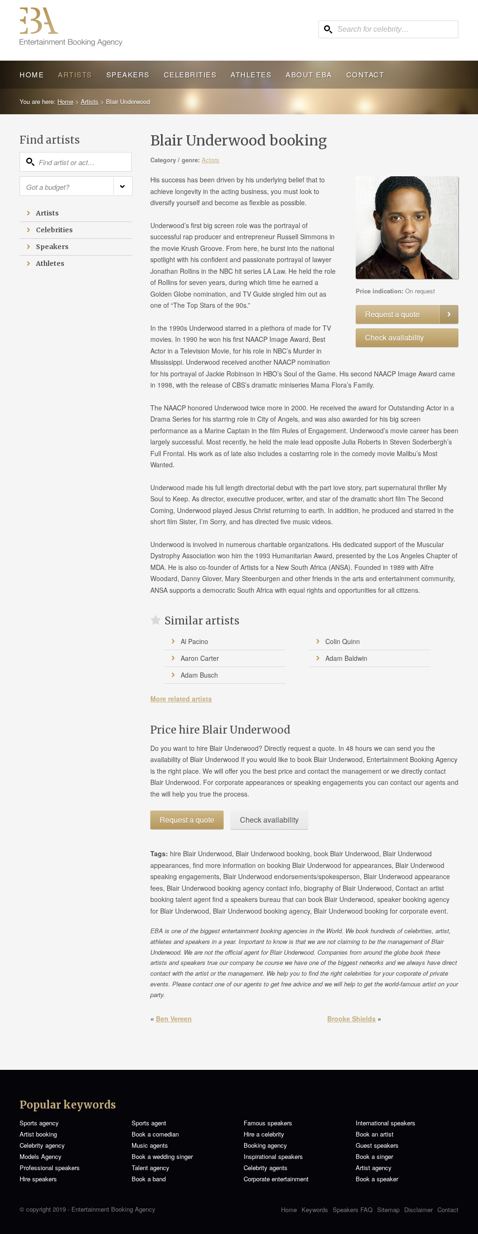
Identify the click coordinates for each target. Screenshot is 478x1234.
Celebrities (190, 74)
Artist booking (38, 1134)
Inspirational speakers (273, 1156)
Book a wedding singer (162, 1156)
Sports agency (39, 1122)
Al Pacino (194, 641)
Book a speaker (377, 1178)
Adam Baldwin (346, 658)
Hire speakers (38, 1178)
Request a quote (392, 314)
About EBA (309, 74)
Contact (365, 74)
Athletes (251, 74)
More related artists (181, 698)
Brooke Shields (351, 1018)
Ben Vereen (174, 1018)
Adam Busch (199, 674)
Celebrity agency (42, 1145)
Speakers (128, 74)
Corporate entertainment (276, 1178)
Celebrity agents (266, 1167)
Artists (75, 74)
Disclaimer (418, 1209)
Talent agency (150, 1167)
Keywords (315, 1209)
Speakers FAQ (353, 1209)
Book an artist (375, 1134)
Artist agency (374, 1167)
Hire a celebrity (264, 1134)
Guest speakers (377, 1145)
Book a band (149, 1178)
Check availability (394, 337)
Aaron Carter (200, 658)
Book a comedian (155, 1134)
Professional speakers (50, 1167)
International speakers (385, 1122)
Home (32, 74)
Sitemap (388, 1209)
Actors (210, 159)
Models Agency (41, 1156)
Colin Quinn (342, 641)
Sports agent (149, 1122)
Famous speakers (268, 1122)
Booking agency (265, 1145)
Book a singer (374, 1156)
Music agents (150, 1145)
